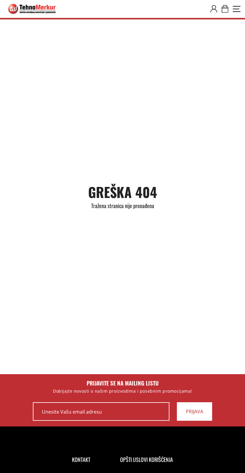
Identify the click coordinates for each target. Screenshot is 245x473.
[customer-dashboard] (213, 9)
